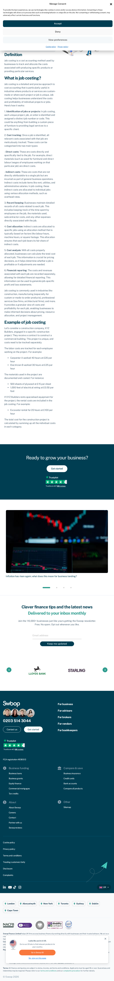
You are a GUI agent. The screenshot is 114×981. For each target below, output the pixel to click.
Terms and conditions (12, 855)
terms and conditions (48, 971)
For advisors (65, 710)
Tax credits (13, 793)
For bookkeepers (67, 730)
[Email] (57, 635)
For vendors (65, 723)
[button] (111, 3)
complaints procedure (71, 971)
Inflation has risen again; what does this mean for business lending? (41, 576)
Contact (12, 817)
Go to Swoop (37, 952)
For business (65, 704)
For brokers (64, 717)
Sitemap (67, 807)
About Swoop (15, 807)
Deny (58, 31)
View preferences (57, 40)
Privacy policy (63, 47)
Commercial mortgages (19, 788)
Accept (58, 23)
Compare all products (73, 788)
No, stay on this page (37, 958)
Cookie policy (51, 47)
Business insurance (72, 773)
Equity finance (15, 783)
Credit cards (69, 778)
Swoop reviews (15, 827)
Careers (12, 812)
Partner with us (15, 822)
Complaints (8, 875)
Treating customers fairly (14, 862)
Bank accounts (70, 783)
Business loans (15, 773)
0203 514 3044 (17, 720)
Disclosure (7, 868)
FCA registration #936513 (14, 759)
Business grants (16, 778)
